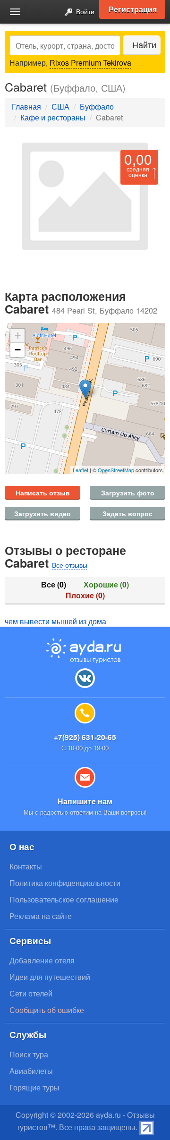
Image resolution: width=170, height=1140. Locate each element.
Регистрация (133, 9)
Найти (144, 45)
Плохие (85, 595)
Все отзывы (69, 565)
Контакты (25, 866)
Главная (26, 106)
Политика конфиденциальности (64, 882)
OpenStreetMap (116, 470)
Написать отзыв (43, 492)
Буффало (97, 106)
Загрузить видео (42, 513)
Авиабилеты (31, 1070)
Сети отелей (30, 993)
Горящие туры (34, 1087)
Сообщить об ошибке (46, 1009)
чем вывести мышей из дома (55, 621)
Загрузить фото (127, 492)
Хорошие (106, 584)
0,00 (138, 159)
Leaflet (80, 470)
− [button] (18, 350)
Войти (84, 11)
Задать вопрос (127, 513)
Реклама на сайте (40, 915)
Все (53, 584)
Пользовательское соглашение (64, 899)
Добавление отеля (42, 960)
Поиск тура (28, 1054)
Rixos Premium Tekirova (90, 62)
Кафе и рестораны (52, 117)
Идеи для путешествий (49, 976)
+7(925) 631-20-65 (85, 737)
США (60, 106)
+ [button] (18, 335)
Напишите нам (85, 801)
